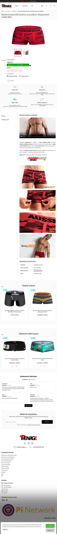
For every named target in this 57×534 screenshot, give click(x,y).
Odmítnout (50, 530)
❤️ (2, 475)
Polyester (39, 154)
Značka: (10, 59)
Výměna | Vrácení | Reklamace (8, 457)
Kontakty (3, 472)
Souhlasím (50, 525)
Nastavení (5, 529)
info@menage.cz (22, 447)
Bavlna (27, 154)
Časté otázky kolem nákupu (7, 459)
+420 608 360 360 (38, 447)
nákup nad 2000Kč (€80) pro (42, 92)
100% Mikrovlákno (38, 270)
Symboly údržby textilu (6, 460)
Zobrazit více (28, 405)
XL (44, 366)
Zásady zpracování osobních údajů (9, 455)
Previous (3, 286)
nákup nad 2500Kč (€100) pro (15, 105)
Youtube (32, 443)
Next (54, 286)
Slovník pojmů (4, 470)
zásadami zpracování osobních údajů (33, 424)
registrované (10, 93)
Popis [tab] (3, 116)
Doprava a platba (5, 468)
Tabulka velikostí (5, 466)
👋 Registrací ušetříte (18, 65)
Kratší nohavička (37, 267)
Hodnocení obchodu (5, 464)
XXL (16, 366)
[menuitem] (17, 5)
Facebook (25, 443)
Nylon (33, 154)
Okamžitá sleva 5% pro (14, 92)
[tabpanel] (42, 304)
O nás (2, 474)
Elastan (45, 154)
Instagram (28, 443)
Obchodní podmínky (5, 462)
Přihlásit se (47, 421)
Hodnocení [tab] (5, 120)
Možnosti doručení (13, 76)
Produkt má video (37, 273)
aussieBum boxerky (38, 264)
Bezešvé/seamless (38, 271)
